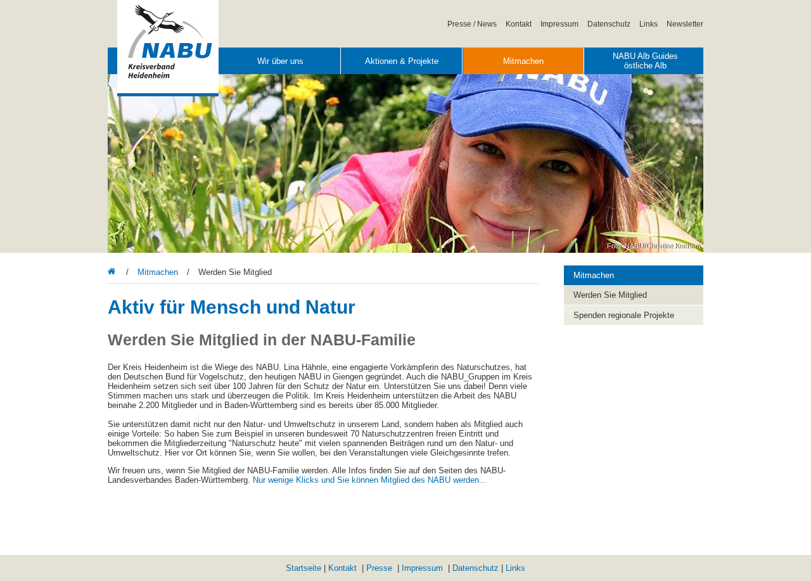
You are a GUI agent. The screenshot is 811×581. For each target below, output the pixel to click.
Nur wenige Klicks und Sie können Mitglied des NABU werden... (370, 480)
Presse (379, 568)
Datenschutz (608, 24)
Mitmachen (523, 61)
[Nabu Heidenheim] (114, 272)
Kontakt (519, 24)
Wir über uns (280, 61)
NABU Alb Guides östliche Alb (645, 60)
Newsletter (685, 24)
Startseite (303, 568)
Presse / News (472, 24)
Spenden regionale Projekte (623, 315)
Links (648, 24)
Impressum (559, 24)
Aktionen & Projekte (401, 61)
